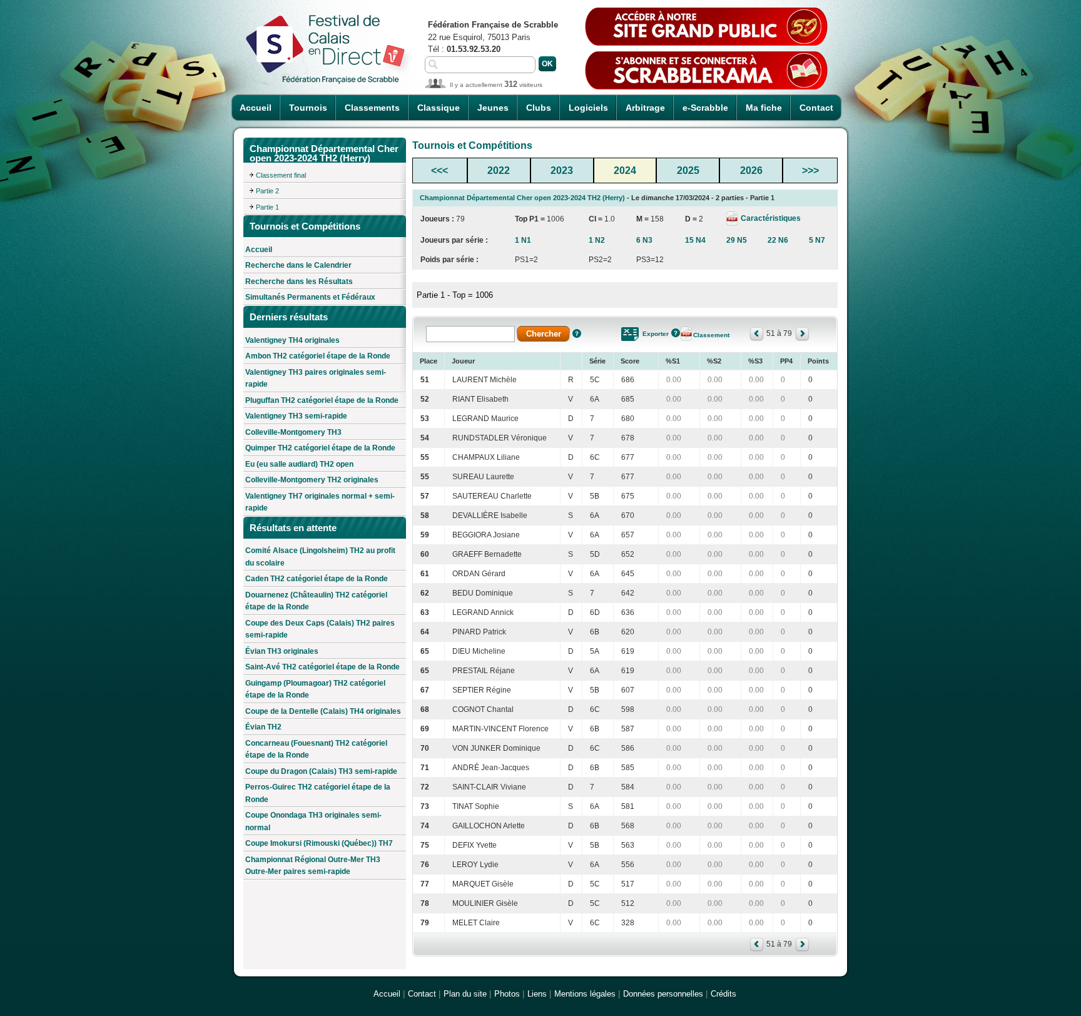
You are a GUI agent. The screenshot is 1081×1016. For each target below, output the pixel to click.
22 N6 (778, 240)
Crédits (723, 993)
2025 (688, 170)
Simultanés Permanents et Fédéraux (310, 297)
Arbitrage (645, 108)
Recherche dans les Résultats (299, 281)
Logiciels (588, 108)
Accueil (256, 108)
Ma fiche (764, 108)
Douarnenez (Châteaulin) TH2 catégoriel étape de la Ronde (316, 601)
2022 (498, 170)
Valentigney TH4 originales (292, 340)
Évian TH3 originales (281, 651)
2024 (625, 170)
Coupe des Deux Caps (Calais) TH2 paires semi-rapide (320, 629)
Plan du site (465, 993)
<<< (439, 170)
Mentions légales (585, 993)
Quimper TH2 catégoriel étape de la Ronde (320, 448)
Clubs (538, 108)
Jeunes (493, 108)
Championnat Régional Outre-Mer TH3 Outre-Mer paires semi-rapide (312, 865)
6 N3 (644, 240)
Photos (507, 993)
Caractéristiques (770, 218)
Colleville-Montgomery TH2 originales (311, 479)
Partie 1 (267, 207)
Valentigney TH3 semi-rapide (296, 416)
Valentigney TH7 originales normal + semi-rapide (320, 502)
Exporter (655, 333)
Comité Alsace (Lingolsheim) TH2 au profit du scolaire (320, 556)
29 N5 (736, 240)
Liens (537, 993)
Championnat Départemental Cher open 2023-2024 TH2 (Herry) (522, 197)
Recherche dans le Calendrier (298, 265)
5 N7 (817, 240)
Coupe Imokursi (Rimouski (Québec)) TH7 (319, 843)
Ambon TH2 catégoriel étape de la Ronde (317, 356)
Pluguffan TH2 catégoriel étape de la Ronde (321, 400)
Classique (438, 108)
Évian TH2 (263, 727)
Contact (816, 108)
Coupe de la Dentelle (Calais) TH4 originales (323, 711)
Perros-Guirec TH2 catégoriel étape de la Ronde (317, 793)
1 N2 (597, 240)
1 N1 (523, 240)
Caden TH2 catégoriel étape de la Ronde (316, 578)
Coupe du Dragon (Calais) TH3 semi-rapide (321, 771)
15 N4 (695, 240)
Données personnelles (663, 993)
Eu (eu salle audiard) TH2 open (299, 464)
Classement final (281, 175)
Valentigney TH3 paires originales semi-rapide (315, 378)
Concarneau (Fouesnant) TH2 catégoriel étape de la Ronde (316, 749)
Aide (577, 333)
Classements (372, 108)
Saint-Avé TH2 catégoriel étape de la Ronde (322, 667)
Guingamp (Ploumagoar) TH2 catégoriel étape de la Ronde (315, 689)
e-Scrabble (705, 108)
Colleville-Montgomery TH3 (293, 432)
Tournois (308, 108)
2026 (751, 170)
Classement (711, 335)
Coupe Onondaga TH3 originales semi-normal (313, 821)
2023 (562, 170)
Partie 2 (267, 191)
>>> (810, 170)
